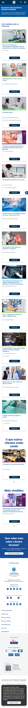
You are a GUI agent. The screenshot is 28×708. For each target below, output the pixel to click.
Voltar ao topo (14, 563)
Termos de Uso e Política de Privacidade (14, 680)
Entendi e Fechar (14, 702)
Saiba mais (14, 58)
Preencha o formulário (14, 553)
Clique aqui (15, 664)
